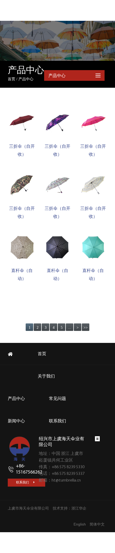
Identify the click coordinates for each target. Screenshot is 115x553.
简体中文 (97, 524)
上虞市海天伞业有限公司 (28, 508)
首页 (11, 79)
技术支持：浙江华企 (69, 508)
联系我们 (23, 482)
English (80, 524)
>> (85, 328)
